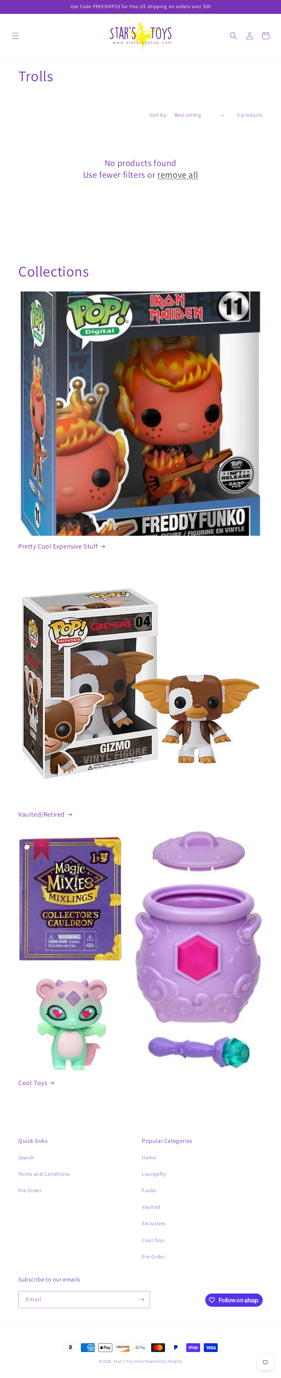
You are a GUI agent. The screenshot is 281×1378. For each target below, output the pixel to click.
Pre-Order (29, 1190)
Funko (149, 1190)
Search (26, 1157)
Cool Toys (32, 1082)
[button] (15, 36)
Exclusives (154, 1223)
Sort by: (158, 115)
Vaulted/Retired (41, 814)
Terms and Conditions (44, 1174)
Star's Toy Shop (128, 1361)
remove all (177, 174)
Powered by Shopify (164, 1361)
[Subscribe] (142, 1299)
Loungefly (153, 1174)
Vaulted (151, 1207)
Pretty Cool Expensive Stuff (58, 546)
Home (149, 1157)
